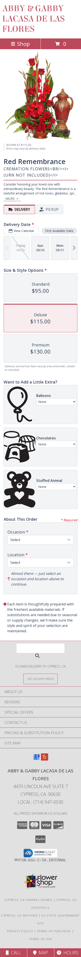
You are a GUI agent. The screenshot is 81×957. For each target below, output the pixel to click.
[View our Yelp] (44, 759)
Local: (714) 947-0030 (40, 802)
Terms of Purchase (54, 931)
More (10, 198)
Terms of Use (40, 939)
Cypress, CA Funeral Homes (28, 900)
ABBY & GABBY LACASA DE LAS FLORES (33, 18)
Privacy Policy (20, 931)
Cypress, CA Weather (19, 915)
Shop (23, 43)
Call (15, 953)
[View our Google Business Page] (36, 759)
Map (42, 953)
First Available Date (59, 231)
